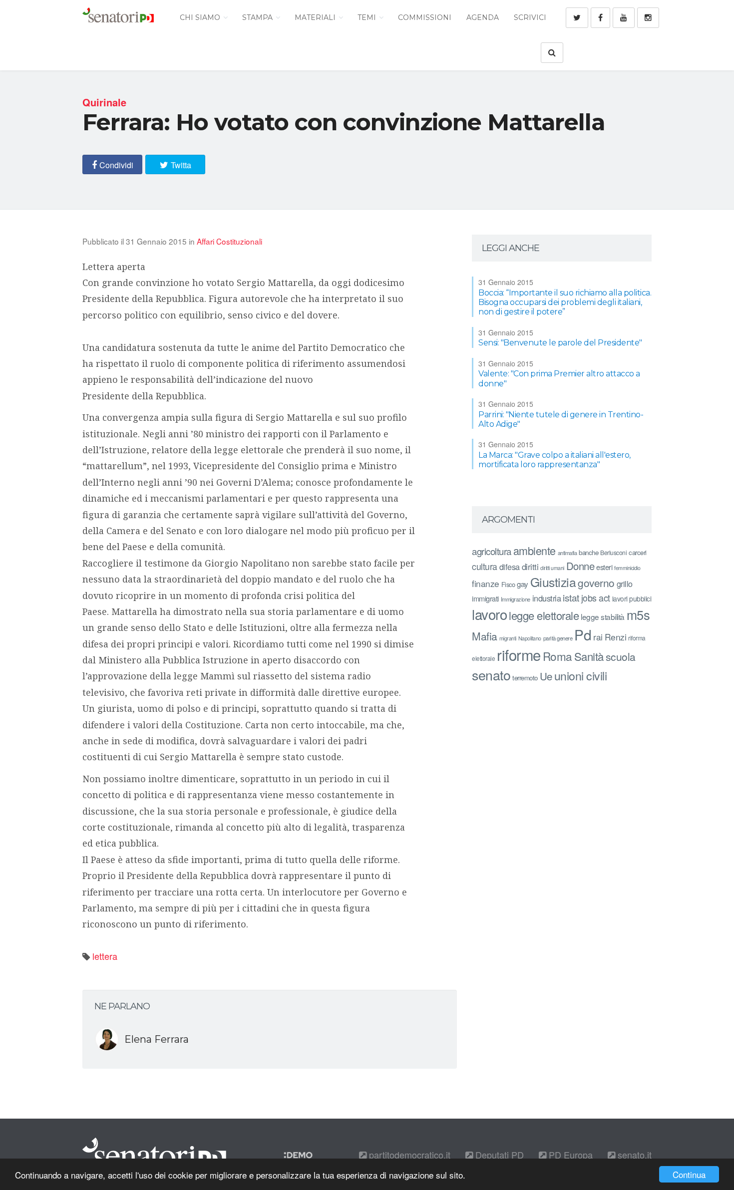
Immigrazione (515, 599)
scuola (621, 656)
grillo (625, 584)
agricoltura (491, 551)
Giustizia (553, 582)
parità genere (558, 638)
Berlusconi (613, 552)
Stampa (258, 17)
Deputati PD (498, 1154)
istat (571, 597)
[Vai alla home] (118, 17)
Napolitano (529, 638)
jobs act (595, 598)
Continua (689, 1174)
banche (588, 552)
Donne (580, 566)
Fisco (508, 584)
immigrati (485, 598)
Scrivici (530, 17)
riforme (519, 654)
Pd (582, 634)
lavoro (489, 614)
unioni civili (580, 675)
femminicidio (627, 568)
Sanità (589, 656)
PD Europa (569, 1154)
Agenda (482, 17)
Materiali (316, 17)
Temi (368, 17)
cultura (484, 566)
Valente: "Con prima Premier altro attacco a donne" (559, 378)
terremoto (525, 677)
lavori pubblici (632, 598)
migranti (507, 638)
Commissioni (424, 17)
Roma (557, 656)
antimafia (567, 553)
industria (546, 598)
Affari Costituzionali (229, 241)
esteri (604, 567)
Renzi (616, 636)
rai (598, 636)
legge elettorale (544, 615)
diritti (530, 567)
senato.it (633, 1154)
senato (491, 674)
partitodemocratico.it (408, 1154)
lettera (104, 955)
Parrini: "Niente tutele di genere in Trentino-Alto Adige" (560, 419)
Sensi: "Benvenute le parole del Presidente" (560, 342)
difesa (509, 567)
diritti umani (552, 568)
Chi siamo (201, 17)
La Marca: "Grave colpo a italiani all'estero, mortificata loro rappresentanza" (554, 459)
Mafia (484, 635)
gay (522, 584)
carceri (638, 552)
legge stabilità (603, 616)
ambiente (534, 550)
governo (596, 582)
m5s (638, 614)
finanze (485, 583)
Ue (546, 675)
